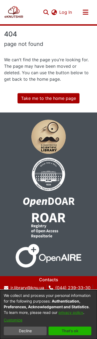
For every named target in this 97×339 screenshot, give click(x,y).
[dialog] (48, 314)
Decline (25, 330)
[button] (46, 12)
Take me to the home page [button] (48, 98)
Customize (13, 320)
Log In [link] (65, 12)
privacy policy (70, 312)
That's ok (70, 330)
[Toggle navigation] (85, 12)
